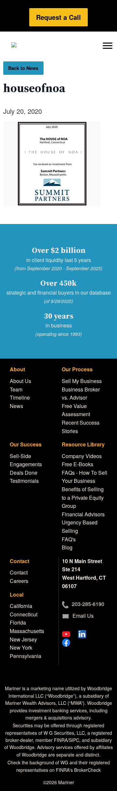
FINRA (61, 740)
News (16, 406)
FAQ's (69, 539)
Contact (19, 572)
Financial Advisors (83, 514)
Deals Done (23, 472)
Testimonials (24, 480)
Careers (19, 581)
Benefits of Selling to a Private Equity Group (83, 497)
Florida (18, 622)
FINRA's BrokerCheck (78, 770)
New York (21, 647)
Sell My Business (82, 381)
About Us (20, 381)
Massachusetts (27, 631)
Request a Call (58, 17)
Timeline (20, 397)
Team (16, 389)
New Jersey (23, 639)
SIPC (74, 740)
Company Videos (82, 456)
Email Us (83, 615)
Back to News (23, 68)
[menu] (107, 45)
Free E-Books (77, 464)
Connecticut (23, 614)
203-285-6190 (88, 604)
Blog (67, 547)
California (21, 606)
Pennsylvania (25, 656)
